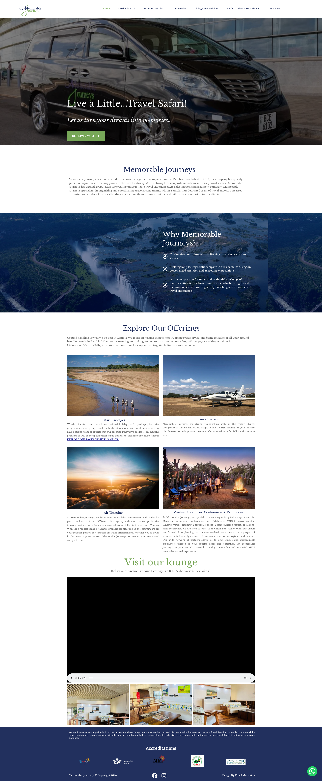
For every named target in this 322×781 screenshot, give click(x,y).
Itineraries (180, 8)
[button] (127, 8)
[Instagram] (164, 775)
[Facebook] (154, 775)
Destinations (125, 8)
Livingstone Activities (206, 8)
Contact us (274, 8)
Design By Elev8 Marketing (238, 775)
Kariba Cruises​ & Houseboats (243, 8)
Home (106, 8)
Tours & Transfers (154, 8)
